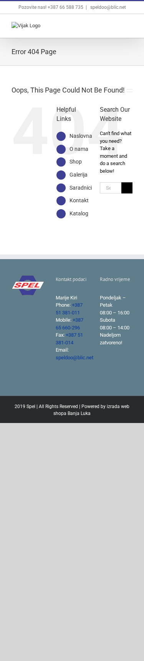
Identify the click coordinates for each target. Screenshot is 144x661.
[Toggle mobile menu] (129, 26)
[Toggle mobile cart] (102, 26)
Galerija (79, 175)
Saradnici (81, 188)
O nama (79, 149)
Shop (76, 162)
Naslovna (81, 136)
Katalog (79, 213)
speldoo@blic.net (107, 7)
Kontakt (79, 200)
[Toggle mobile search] (116, 26)
